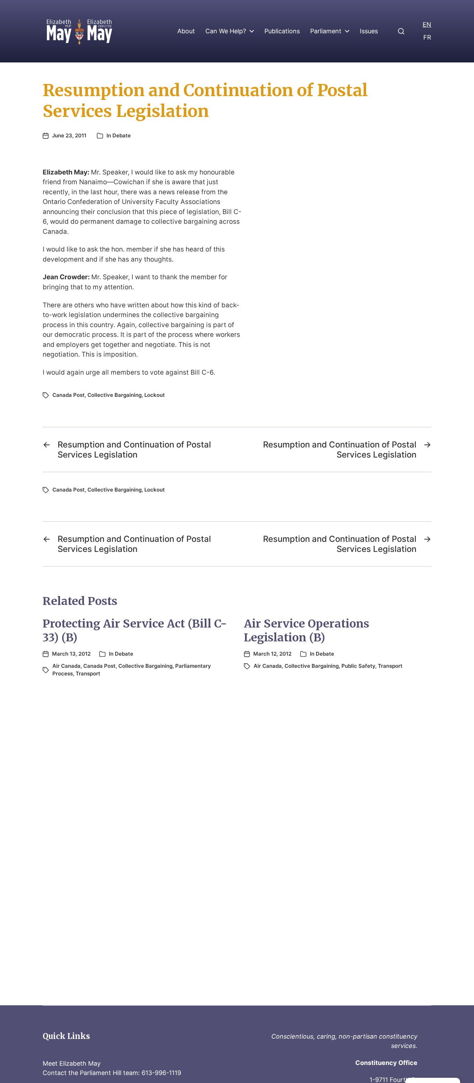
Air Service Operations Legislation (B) (306, 631)
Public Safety (358, 666)
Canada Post (68, 395)
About (186, 31)
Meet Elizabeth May (72, 1063)
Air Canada (66, 666)
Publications (282, 31)
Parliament (325, 31)
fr (427, 37)
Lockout (154, 395)
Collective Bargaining (114, 395)
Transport (88, 673)
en (427, 24)
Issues (369, 31)
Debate (121, 135)
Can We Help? (225, 31)
